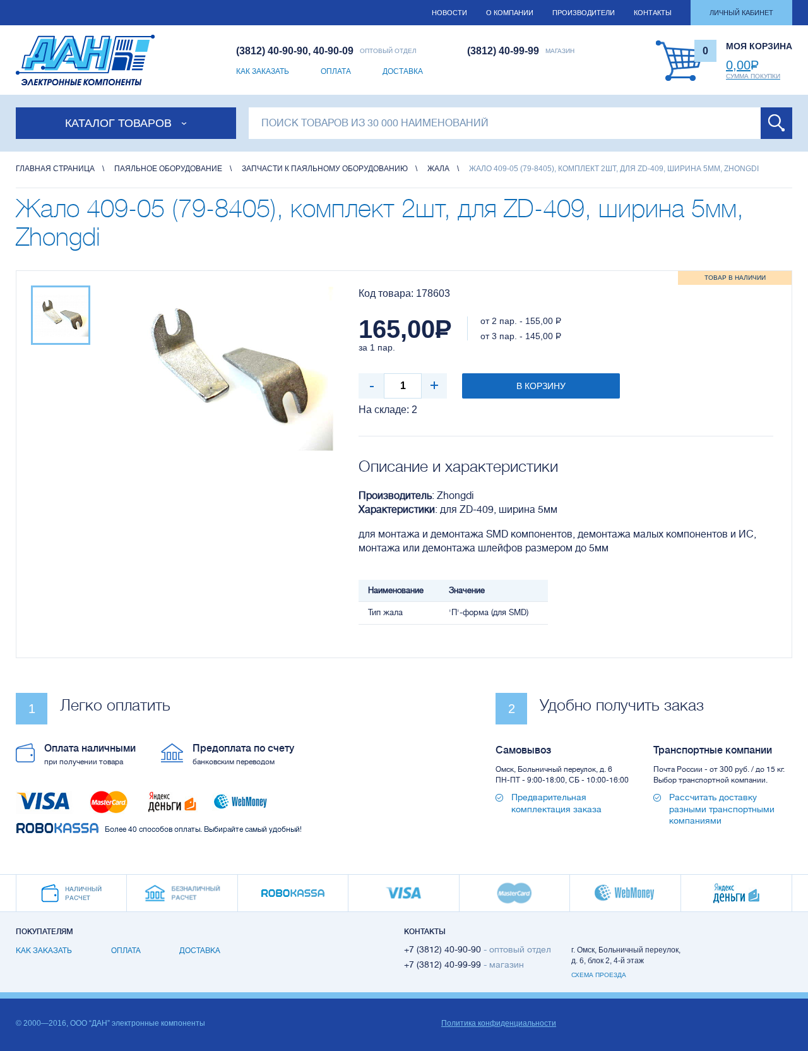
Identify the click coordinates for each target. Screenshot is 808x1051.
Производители (583, 12)
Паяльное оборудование (168, 168)
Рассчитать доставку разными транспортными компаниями (722, 808)
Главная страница (55, 168)
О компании (509, 12)
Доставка (403, 71)
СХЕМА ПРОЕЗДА (598, 974)
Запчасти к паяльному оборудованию (325, 168)
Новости (449, 12)
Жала (438, 168)
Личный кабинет (741, 12)
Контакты (653, 12)
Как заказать (262, 71)
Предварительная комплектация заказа (556, 803)
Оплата (336, 71)
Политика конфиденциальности (498, 1023)
